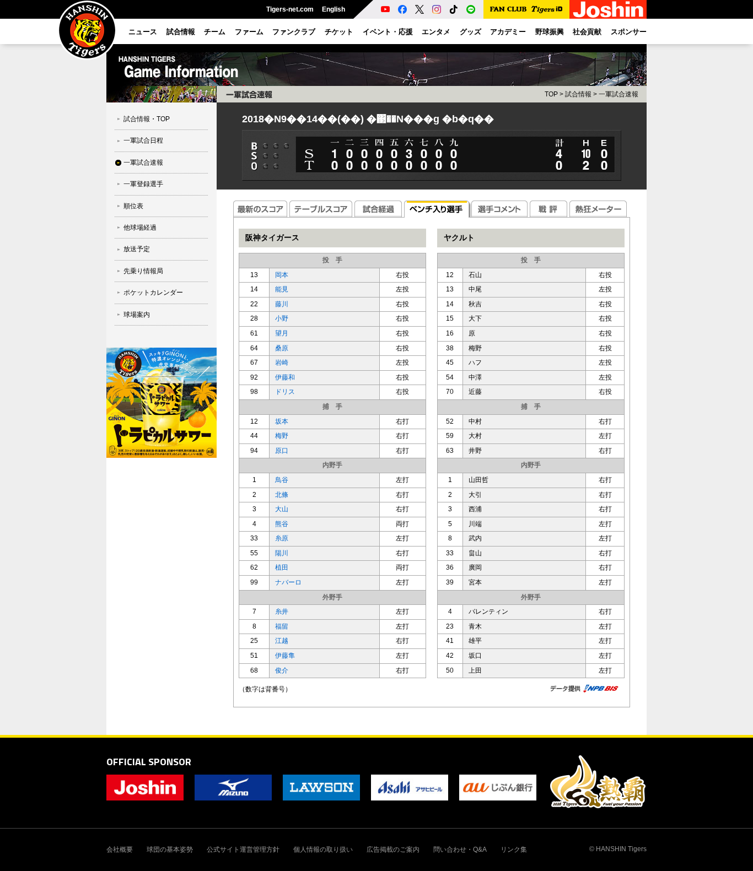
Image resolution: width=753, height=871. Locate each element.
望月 (281, 333)
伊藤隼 (285, 655)
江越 (281, 641)
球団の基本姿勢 (170, 849)
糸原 (281, 538)
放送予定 (136, 249)
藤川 (281, 304)
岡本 (281, 275)
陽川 (281, 553)
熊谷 (281, 524)
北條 (281, 495)
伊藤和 (285, 377)
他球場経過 (140, 227)
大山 (281, 509)
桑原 (281, 348)
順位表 (133, 206)
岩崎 (281, 362)
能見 (281, 289)
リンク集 (514, 849)
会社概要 (119, 849)
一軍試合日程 (143, 140)
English (333, 9)
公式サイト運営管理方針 (243, 849)
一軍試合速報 (143, 162)
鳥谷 (281, 480)
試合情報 (578, 94)
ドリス (285, 392)
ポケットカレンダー (153, 292)
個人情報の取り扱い (323, 849)
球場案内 (136, 314)
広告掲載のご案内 (393, 849)
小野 (281, 318)
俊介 (281, 670)
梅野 (281, 436)
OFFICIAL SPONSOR (148, 761)
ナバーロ (288, 582)
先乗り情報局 (143, 271)
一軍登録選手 (143, 184)
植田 (281, 567)
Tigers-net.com (290, 9)
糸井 (281, 611)
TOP (551, 94)
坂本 (281, 421)
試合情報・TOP (146, 119)
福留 (281, 626)
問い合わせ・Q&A (460, 849)
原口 (281, 451)
